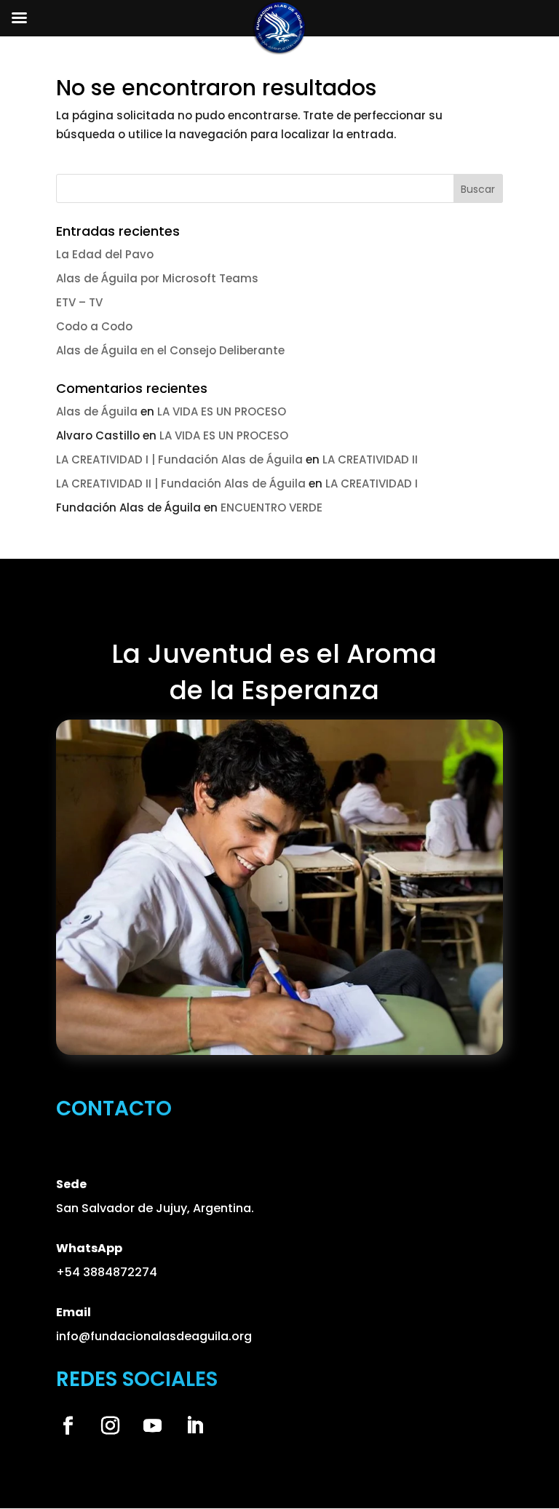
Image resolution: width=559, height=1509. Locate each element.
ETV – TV (79, 302)
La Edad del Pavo (105, 254)
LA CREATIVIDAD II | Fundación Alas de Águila (181, 483)
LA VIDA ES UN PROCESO (221, 411)
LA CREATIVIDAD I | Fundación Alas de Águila (179, 459)
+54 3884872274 (106, 1272)
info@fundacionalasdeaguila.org (154, 1336)
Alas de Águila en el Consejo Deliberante (170, 350)
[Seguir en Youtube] (153, 1426)
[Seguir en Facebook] (68, 1426)
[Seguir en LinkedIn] (195, 1426)
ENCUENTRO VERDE (271, 507)
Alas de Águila (97, 411)
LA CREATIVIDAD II (370, 459)
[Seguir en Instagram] (110, 1426)
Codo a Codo (94, 326)
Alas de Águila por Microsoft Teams (157, 278)
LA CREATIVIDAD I (371, 483)
